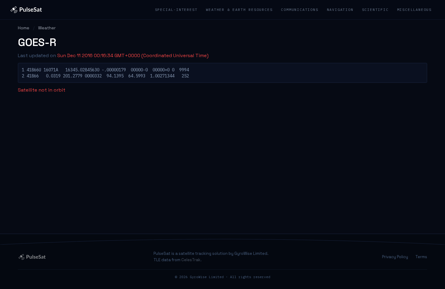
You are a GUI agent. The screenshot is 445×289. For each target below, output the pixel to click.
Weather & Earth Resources (239, 9)
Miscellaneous (414, 9)
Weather (47, 28)
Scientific (375, 9)
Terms (421, 256)
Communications (299, 9)
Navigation (340, 9)
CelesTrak (190, 259)
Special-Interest (176, 9)
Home (23, 28)
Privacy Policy (395, 256)
